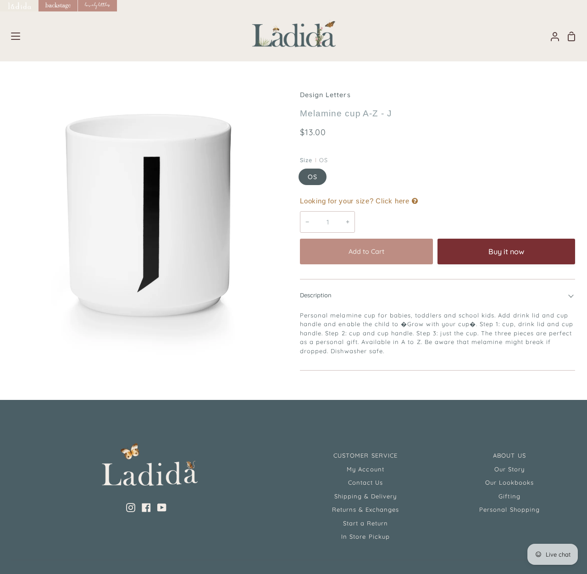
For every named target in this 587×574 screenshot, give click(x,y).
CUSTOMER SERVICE (365, 455)
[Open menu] (10, 36)
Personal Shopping (509, 509)
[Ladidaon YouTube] (161, 507)
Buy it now (506, 251)
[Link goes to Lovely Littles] (97, 5)
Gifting (509, 496)
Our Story (509, 469)
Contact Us (365, 482)
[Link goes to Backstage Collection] (58, 5)
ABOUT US (509, 455)
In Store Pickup (365, 536)
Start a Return (365, 523)
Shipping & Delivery (365, 496)
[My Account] (551, 36)
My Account (365, 469)
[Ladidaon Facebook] (146, 507)
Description (316, 295)
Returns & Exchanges (365, 509)
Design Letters (325, 95)
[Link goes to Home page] (19, 5)
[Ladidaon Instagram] (130, 507)
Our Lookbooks (509, 482)
